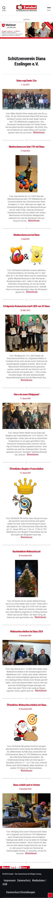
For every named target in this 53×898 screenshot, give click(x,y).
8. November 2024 (25, 789)
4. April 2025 (25, 239)
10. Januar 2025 (25, 473)
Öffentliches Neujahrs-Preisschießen (26, 468)
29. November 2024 (25, 709)
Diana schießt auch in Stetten (26, 784)
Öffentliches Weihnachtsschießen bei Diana (26, 704)
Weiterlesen (39, 132)
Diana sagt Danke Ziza (26, 80)
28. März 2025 (25, 310)
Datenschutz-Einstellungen (20, 892)
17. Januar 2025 (25, 398)
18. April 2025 (25, 151)
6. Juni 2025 (25, 85)
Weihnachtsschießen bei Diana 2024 (26, 631)
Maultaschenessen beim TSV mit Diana (26, 146)
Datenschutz (24, 880)
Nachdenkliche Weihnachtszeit (26, 551)
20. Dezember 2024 (25, 555)
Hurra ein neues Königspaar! (26, 394)
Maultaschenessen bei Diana (26, 234)
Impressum (10, 880)
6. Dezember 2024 (25, 635)
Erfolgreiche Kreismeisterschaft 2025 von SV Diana (26, 306)
